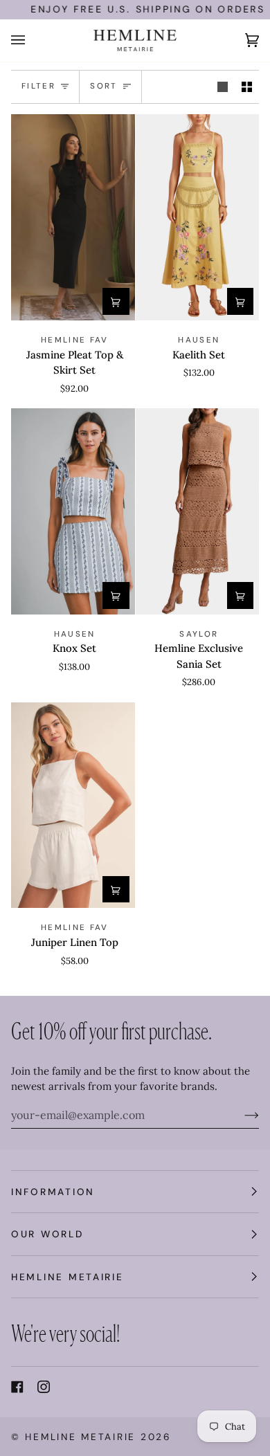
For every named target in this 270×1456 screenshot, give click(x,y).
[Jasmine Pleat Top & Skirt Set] (73, 217)
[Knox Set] (73, 511)
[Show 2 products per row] (247, 87)
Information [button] (53, 1191)
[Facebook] (17, 1387)
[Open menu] (32, 40)
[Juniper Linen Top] (73, 805)
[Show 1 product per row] (222, 87)
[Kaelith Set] (198, 217)
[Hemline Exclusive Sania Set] (198, 511)
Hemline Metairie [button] (67, 1277)
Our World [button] (47, 1234)
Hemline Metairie (80, 1436)
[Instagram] (43, 1387)
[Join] (240, 1115)
